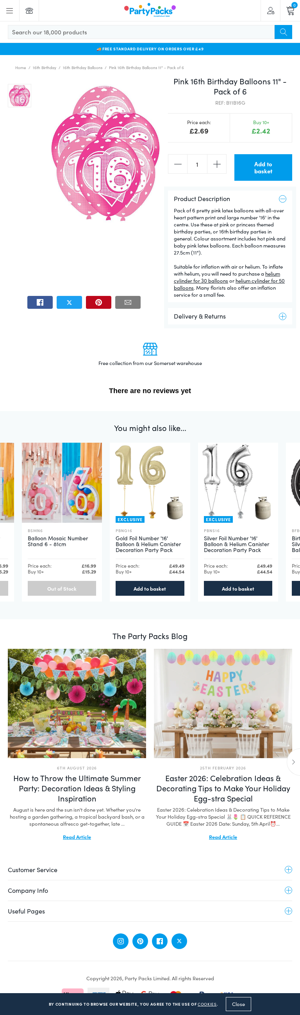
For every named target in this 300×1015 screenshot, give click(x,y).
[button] (19, 95)
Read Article (77, 836)
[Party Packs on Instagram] (121, 941)
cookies (207, 1004)
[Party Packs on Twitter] (179, 941)
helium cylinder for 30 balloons (227, 277)
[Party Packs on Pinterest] (140, 941)
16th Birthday (44, 67)
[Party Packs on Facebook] (160, 941)
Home (20, 67)
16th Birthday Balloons (82, 67)
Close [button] (238, 1004)
